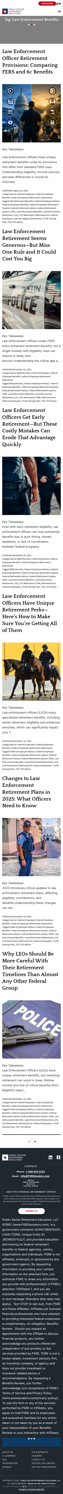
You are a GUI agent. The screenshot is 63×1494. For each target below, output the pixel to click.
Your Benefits (40, 1452)
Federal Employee (26, 194)
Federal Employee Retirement (25, 197)
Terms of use (34, 1483)
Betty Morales (23, 372)
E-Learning (9, 1456)
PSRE (38, 397)
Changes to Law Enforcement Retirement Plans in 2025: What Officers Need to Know (26, 792)
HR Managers (10, 1463)
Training (37, 1456)
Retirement (46, 197)
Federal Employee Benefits (15, 204)
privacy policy (49, 1483)
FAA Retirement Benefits (21, 201)
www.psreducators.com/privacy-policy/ (30, 1398)
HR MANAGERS (47, 3)
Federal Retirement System (42, 390)
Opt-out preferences (44, 1467)
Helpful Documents (43, 1463)
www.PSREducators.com (31, 1224)
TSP (9, 222)
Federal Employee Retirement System (39, 386)
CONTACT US (31, 1211)
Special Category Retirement (28, 218)
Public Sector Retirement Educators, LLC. (41, 1480)
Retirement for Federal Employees (35, 765)
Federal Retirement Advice (23, 208)
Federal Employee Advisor (47, 201)
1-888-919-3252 (35, 1171)
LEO (16, 215)
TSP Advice (17, 222)
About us (7, 1452)
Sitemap (6, 1467)
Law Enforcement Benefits (29, 211)
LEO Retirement (27, 215)
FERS (12, 211)
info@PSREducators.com (35, 1176)
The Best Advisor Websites (31, 1489)
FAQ (4, 1459)
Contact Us (38, 1459)
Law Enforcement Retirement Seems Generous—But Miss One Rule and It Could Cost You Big (29, 245)
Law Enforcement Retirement (38, 761)
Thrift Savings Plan (31, 400)
